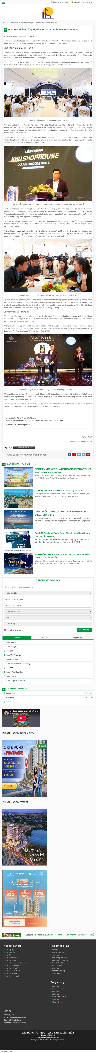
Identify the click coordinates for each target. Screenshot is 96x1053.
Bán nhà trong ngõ (12, 976)
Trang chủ (5, 23)
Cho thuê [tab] (46, 638)
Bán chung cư (11, 647)
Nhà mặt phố (57, 965)
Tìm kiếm (85, 630)
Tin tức (13, 23)
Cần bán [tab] (17, 638)
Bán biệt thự (11, 642)
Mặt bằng (55, 994)
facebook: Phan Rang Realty (15, 1023)
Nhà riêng (55, 968)
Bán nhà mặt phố (13, 676)
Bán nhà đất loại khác (14, 672)
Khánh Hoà (10, 693)
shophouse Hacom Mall (25, 41)
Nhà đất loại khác (58, 963)
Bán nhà (9, 668)
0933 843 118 (9, 1015)
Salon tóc (55, 999)
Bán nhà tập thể (11, 973)
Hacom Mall (49, 211)
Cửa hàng (55, 955)
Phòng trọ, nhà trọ (58, 971)
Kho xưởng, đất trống (59, 958)
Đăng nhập (88, 2)
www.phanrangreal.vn (22, 425)
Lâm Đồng (10, 698)
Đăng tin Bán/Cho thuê (61, 2)
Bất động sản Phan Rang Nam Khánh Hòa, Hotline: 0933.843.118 (50, 935)
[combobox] (48, 599)
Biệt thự (55, 950)
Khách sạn (56, 991)
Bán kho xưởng (12, 659)
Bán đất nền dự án (13, 655)
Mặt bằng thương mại (60, 960)
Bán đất (9, 651)
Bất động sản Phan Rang (24, 448)
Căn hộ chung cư (58, 952)
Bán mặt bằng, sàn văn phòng (18, 664)
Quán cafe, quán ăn (59, 997)
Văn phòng (56, 973)
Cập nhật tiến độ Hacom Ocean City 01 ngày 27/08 (58, 490)
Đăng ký (76, 2)
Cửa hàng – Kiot (58, 989)
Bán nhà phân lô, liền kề (15, 681)
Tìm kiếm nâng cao (13, 630)
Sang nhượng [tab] (77, 638)
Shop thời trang (57, 1002)
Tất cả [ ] (10, 702)
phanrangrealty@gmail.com (16, 1017)
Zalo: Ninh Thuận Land (12, 1020)
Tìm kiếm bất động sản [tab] (48, 580)
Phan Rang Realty (12, 36)
